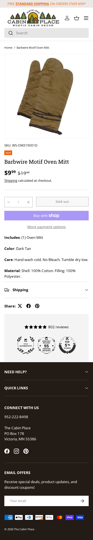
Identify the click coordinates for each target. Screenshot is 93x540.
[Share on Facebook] (28, 306)
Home (8, 47)
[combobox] (46, 33)
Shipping (10, 180)
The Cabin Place (24, 529)
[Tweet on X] (20, 306)
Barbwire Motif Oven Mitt (33, 47)
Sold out (62, 201)
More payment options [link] (46, 226)
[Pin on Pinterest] (37, 306)
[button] (76, 18)
